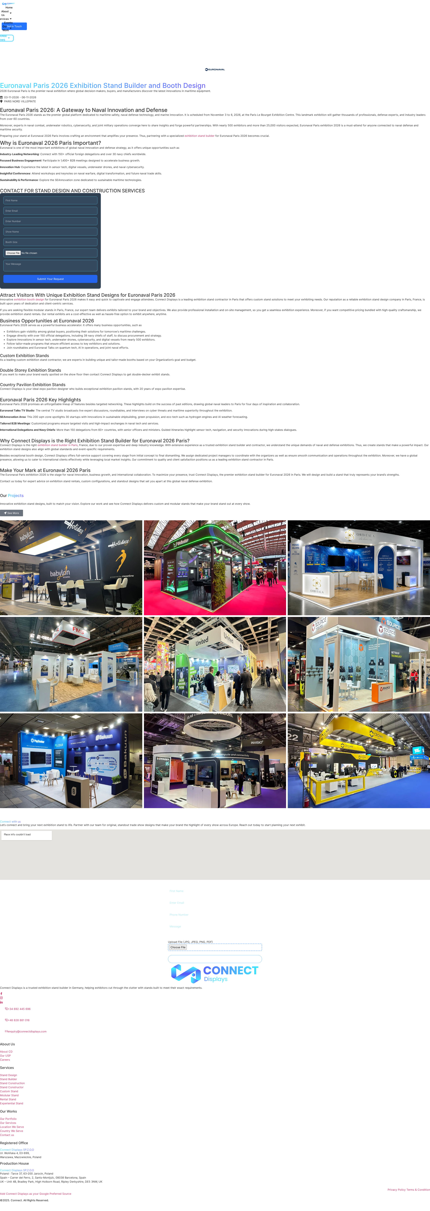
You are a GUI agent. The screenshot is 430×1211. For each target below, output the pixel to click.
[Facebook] (215, 993)
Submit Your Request (50, 279)
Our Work (6, 28)
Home (9, 7)
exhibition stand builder (199, 135)
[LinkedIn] (215, 1002)
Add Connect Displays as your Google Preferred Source (35, 1193)
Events (8, 22)
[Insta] (215, 998)
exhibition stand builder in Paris (58, 445)
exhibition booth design (29, 299)
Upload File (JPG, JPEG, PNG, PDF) (190, 942)
